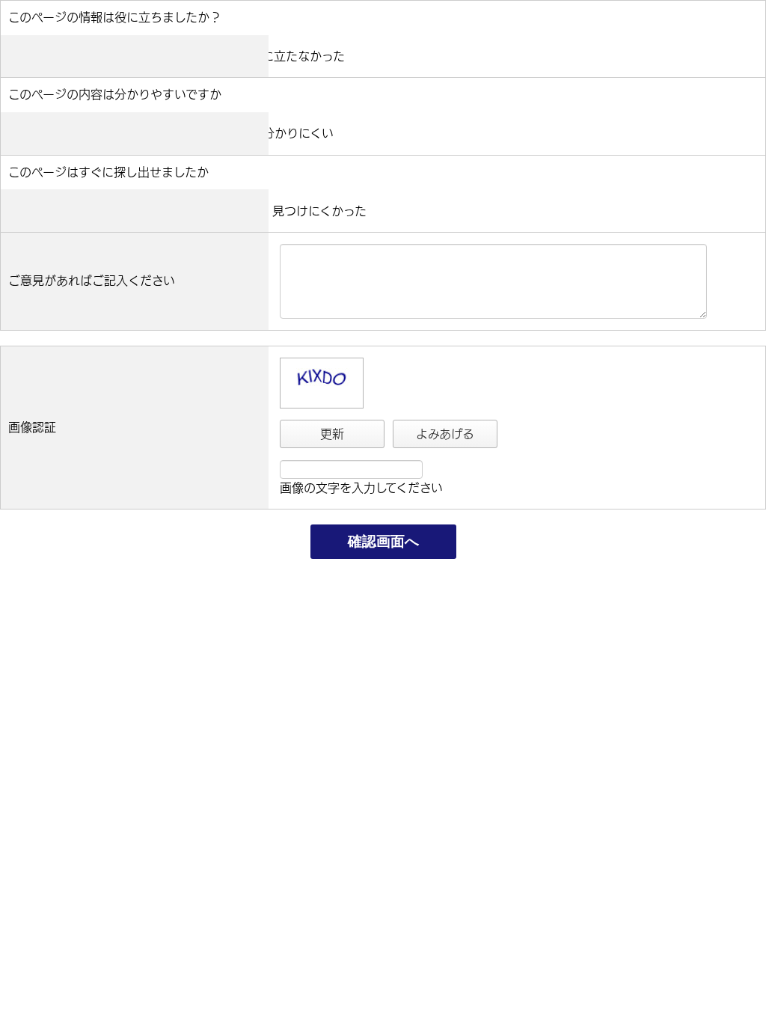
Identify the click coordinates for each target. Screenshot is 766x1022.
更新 (332, 434)
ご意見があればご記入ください (91, 281)
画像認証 (32, 427)
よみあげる (445, 434)
